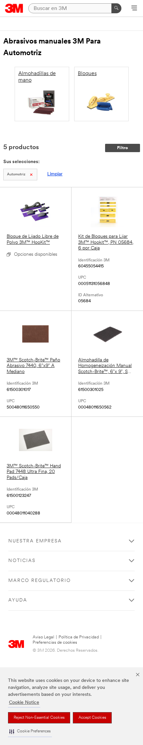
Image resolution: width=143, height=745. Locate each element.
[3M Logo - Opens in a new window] (14, 8)
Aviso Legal (43, 637)
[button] (30, 731)
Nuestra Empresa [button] (35, 541)
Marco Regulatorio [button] (39, 580)
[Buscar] (116, 8)
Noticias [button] (22, 560)
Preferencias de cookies (55, 642)
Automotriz (16, 174)
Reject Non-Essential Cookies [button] (39, 718)
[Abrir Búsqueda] (134, 8)
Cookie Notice (24, 702)
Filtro (122, 148)
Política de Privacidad (79, 637)
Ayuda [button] (17, 600)
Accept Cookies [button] (92, 718)
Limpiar (55, 174)
